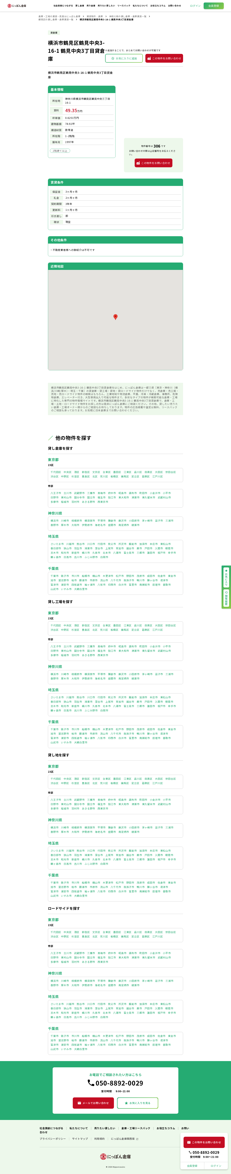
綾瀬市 (135, 525)
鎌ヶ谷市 (152, 580)
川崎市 (65, 520)
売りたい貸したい (107, 5)
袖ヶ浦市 (90, 584)
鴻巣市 (88, 548)
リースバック (124, 5)
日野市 (54, 497)
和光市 (65, 552)
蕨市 (139, 548)
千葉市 (54, 576)
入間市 (159, 548)
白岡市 (104, 557)
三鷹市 (91, 493)
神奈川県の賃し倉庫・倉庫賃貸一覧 (127, 16)
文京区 (96, 472)
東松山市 (165, 544)
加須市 (143, 544)
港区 (77, 472)
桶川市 (86, 552)
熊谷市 (81, 544)
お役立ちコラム (158, 5)
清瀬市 (135, 497)
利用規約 (100, 1138)
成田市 (151, 576)
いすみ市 (66, 589)
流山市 (104, 580)
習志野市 (63, 580)
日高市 (68, 557)
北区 (95, 476)
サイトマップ (80, 1138)
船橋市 (86, 576)
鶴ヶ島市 (56, 557)
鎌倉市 (112, 520)
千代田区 (56, 472)
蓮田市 (151, 552)
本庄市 (154, 544)
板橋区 (114, 476)
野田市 (130, 576)
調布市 (133, 493)
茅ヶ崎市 (147, 520)
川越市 (70, 544)
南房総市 (144, 584)
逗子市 (159, 520)
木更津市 (108, 576)
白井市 (122, 584)
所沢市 (122, 544)
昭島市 (122, 493)
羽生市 (78, 548)
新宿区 (86, 472)
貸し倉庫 (80, 5)
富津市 (54, 584)
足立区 (135, 476)
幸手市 (172, 552)
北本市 (107, 552)
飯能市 (133, 544)
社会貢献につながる (64, 5)
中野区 (65, 476)
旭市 (53, 580)
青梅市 (101, 493)
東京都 (53, 459)
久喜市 (96, 552)
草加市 (120, 548)
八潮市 (117, 552)
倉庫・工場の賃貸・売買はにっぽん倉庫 (59, 16)
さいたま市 (57, 544)
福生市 (101, 497)
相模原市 (77, 520)
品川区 (138, 472)
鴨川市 (141, 580)
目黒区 (148, 472)
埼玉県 (53, 536)
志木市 (54, 552)
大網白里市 (80, 589)
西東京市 (103, 502)
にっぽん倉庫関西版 (123, 1138)
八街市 (101, 584)
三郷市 (141, 552)
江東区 (128, 472)
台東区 (107, 472)
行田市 (101, 544)
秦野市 (54, 525)
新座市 (75, 552)
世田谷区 (170, 472)
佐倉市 (161, 576)
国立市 (91, 497)
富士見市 (129, 552)
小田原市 (134, 520)
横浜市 (54, 520)
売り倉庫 (91, 5)
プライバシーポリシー (53, 1138)
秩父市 (112, 544)
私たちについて (140, 5)
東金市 (172, 576)
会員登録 (213, 6)
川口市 (91, 544)
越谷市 (130, 548)
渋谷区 (54, 476)
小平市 (167, 493)
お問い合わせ (174, 5)
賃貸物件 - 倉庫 (95, 16)
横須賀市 (90, 520)
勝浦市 (83, 580)
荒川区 (104, 476)
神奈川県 (55, 512)
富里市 (133, 584)
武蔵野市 (79, 493)
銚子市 (65, 576)
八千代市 (116, 580)
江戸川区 (157, 476)
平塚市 (101, 520)
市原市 (94, 580)
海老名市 (100, 525)
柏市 (74, 580)
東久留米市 (148, 497)
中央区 (68, 472)
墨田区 (117, 472)
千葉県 (53, 568)
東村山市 (66, 497)
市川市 (75, 576)
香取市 (167, 584)
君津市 (164, 580)
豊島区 (86, 476)
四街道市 (77, 584)
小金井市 (155, 493)
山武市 (54, 589)
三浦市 (169, 520)
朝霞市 (169, 548)
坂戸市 (161, 552)
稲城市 (65, 502)
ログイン (195, 6)
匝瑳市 (156, 584)
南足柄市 (123, 525)
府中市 (112, 493)
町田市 (143, 493)
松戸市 (120, 576)
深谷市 (99, 548)
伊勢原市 (87, 525)
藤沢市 (122, 520)
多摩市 (54, 502)
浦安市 (65, 584)
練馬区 (125, 476)
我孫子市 (129, 580)
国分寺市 (79, 497)
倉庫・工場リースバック (136, 1128)
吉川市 (78, 557)
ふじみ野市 (91, 557)
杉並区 (75, 476)
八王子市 (56, 493)
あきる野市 (88, 502)
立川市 (68, 493)
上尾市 (109, 548)
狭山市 (68, 548)
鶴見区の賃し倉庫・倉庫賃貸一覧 (55, 19)
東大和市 (123, 497)
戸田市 (148, 548)
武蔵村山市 (164, 497)
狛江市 (112, 497)
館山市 (96, 576)
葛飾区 (146, 476)
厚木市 (65, 525)
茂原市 (141, 576)
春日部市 (56, 548)
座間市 (112, 525)
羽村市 (75, 502)
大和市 (75, 525)
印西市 (112, 584)
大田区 (159, 472)
